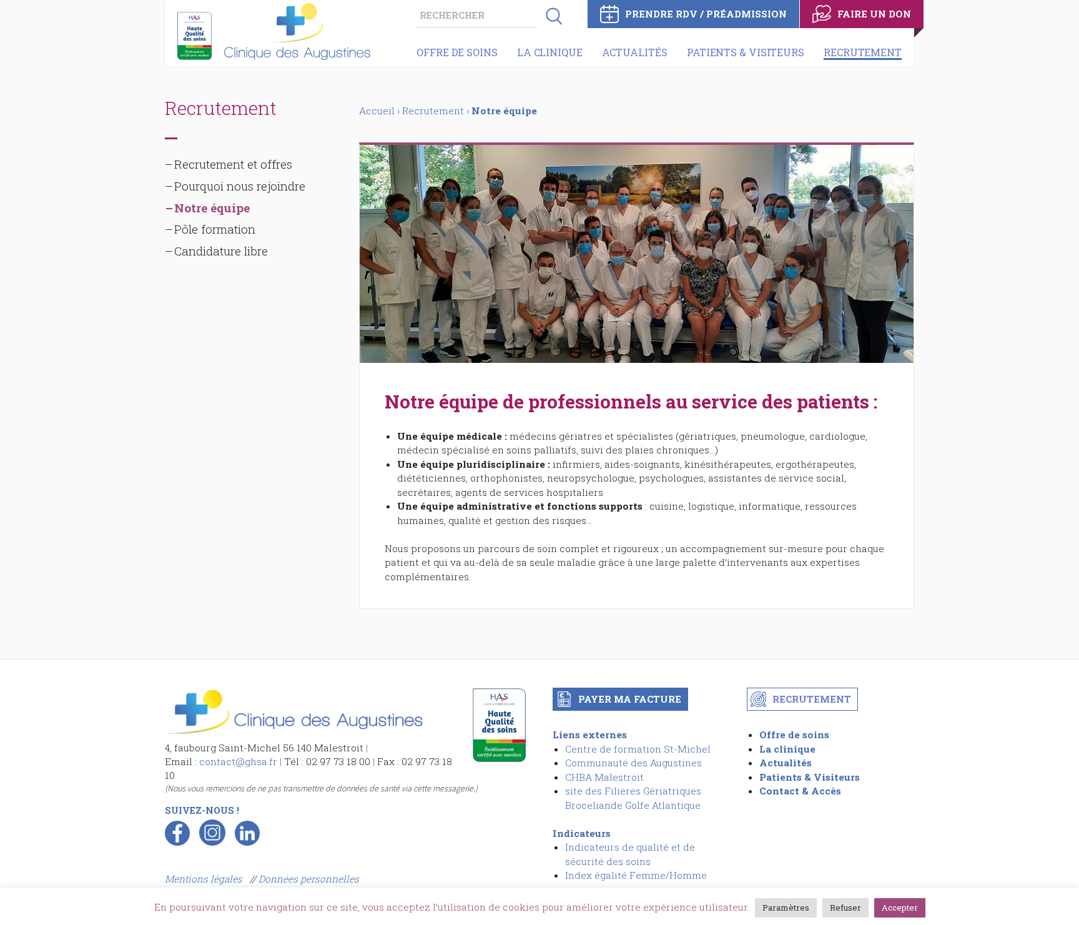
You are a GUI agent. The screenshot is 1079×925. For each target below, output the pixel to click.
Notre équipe (212, 207)
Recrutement (863, 52)
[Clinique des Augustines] (294, 733)
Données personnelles (309, 879)
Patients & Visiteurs (745, 52)
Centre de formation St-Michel (638, 749)
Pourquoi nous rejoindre (239, 186)
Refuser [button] (845, 907)
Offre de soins (457, 52)
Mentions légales (205, 879)
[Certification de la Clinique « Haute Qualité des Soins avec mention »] (194, 36)
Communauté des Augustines (633, 762)
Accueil (377, 110)
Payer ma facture (629, 699)
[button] (550, 15)
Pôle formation (214, 229)
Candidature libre (221, 251)
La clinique (550, 52)
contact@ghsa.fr (238, 761)
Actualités (635, 52)
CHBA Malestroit (604, 777)
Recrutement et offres (233, 164)
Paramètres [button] (785, 907)
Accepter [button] (900, 907)
